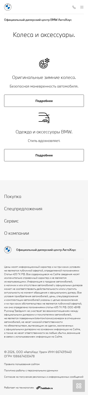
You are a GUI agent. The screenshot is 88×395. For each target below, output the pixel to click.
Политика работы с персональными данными (31, 370)
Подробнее (44, 101)
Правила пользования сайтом (22, 364)
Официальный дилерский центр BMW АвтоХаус (38, 20)
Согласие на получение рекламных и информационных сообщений (43, 376)
